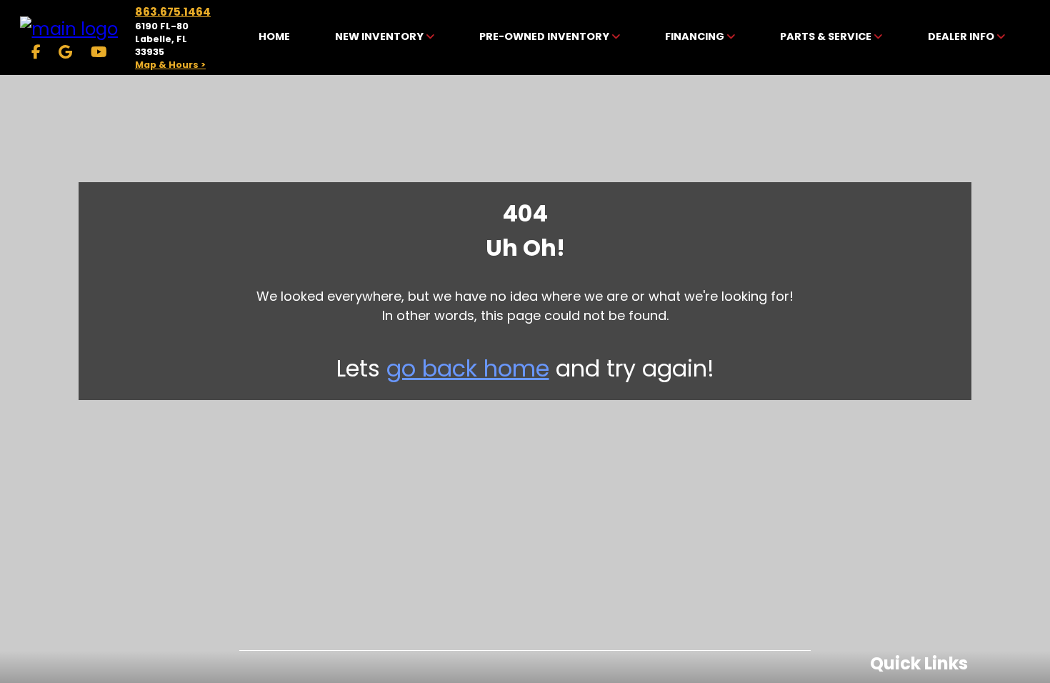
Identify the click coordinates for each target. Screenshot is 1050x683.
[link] (274, 38)
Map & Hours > (170, 65)
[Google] (65, 52)
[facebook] (36, 52)
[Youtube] (99, 52)
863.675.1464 (173, 11)
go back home (467, 368)
